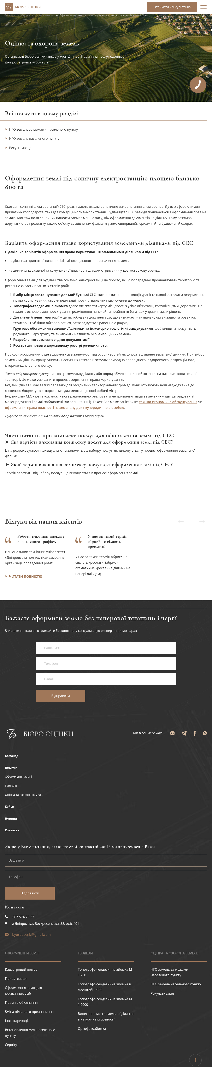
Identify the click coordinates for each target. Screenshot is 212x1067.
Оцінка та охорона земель (37, 15)
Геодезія (85, 953)
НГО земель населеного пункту (34, 138)
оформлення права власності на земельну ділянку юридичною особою (64, 407)
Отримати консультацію (172, 7)
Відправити (60, 695)
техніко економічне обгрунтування (168, 402)
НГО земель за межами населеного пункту (43, 129)
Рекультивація (162, 993)
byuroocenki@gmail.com (31, 934)
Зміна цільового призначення (29, 1011)
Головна (10, 15)
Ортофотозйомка (92, 1028)
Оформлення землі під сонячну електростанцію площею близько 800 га (104, 15)
